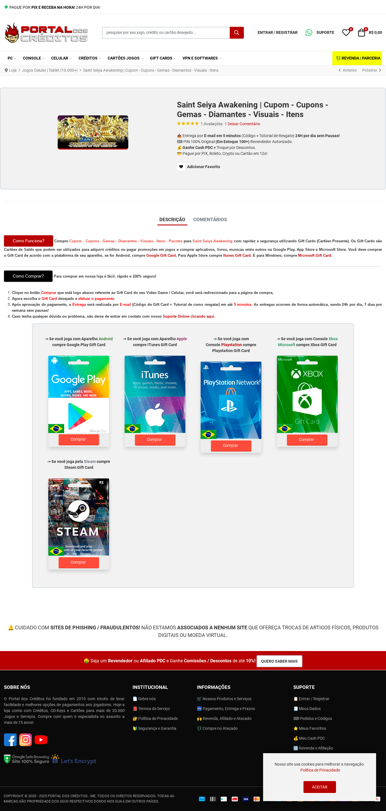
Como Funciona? (28, 240)
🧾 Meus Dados (307, 708)
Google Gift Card (161, 255)
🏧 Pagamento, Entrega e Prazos (226, 708)
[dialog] (319, 777)
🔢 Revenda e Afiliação (313, 748)
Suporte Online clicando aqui (188, 316)
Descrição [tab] (172, 219)
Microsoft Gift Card (314, 255)
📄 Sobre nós (144, 698)
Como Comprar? (28, 276)
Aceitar (320, 787)
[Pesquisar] (237, 33)
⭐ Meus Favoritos (309, 728)
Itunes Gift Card (237, 255)
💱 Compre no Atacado (217, 728)
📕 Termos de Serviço (151, 708)
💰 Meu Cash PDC (309, 738)
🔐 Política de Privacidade (155, 718)
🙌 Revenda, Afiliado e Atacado (224, 718)
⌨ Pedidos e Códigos (312, 718)
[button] (319, 33)
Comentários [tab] (210, 219)
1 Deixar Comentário (242, 124)
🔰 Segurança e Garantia (154, 728)
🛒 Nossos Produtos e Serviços (224, 698)
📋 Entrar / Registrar (311, 698)
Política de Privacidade (320, 770)
